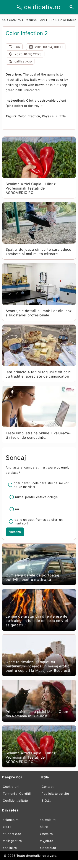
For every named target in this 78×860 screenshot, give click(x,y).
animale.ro (47, 819)
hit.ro (44, 826)
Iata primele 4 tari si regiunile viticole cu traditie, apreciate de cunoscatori (38, 374)
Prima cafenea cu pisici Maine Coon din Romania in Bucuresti (37, 713)
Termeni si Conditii (17, 793)
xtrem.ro (46, 834)
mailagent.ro (12, 841)
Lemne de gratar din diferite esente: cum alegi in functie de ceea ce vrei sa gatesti (37, 620)
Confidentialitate (15, 800)
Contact (48, 786)
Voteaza (15, 532)
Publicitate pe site (55, 793)
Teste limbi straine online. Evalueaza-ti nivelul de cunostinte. (38, 435)
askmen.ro (11, 819)
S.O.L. (46, 800)
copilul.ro (10, 848)
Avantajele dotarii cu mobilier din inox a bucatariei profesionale (39, 313)
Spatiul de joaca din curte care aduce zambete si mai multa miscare (38, 251)
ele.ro (7, 826)
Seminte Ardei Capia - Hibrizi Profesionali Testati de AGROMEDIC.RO (31, 188)
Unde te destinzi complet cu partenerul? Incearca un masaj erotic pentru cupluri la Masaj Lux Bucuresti (38, 666)
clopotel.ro (48, 848)
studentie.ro (12, 834)
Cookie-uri (10, 786)
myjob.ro (46, 841)
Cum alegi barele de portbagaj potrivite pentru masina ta (32, 577)
